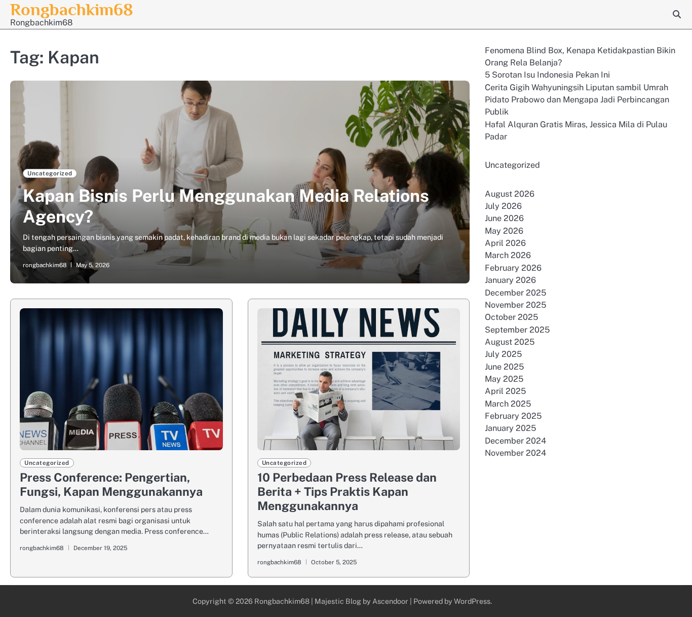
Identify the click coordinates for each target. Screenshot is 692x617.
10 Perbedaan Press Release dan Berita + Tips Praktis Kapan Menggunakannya (347, 491)
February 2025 (513, 416)
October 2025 (511, 317)
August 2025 (509, 342)
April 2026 (505, 243)
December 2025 (515, 293)
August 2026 (509, 194)
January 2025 (510, 428)
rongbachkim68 (45, 265)
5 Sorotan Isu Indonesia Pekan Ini (547, 75)
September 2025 (517, 330)
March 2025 (508, 404)
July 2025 (503, 354)
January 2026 (510, 280)
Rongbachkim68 (71, 9)
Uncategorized (49, 173)
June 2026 (504, 219)
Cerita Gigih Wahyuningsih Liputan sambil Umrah (576, 87)
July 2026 (503, 206)
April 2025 (505, 391)
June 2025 (504, 367)
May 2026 (504, 231)
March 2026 (508, 256)
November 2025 (515, 305)
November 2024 (515, 453)
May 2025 (504, 379)
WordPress (472, 601)
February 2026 (513, 268)
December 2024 (515, 441)
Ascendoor (390, 601)
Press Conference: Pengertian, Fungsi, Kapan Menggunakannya (111, 484)
